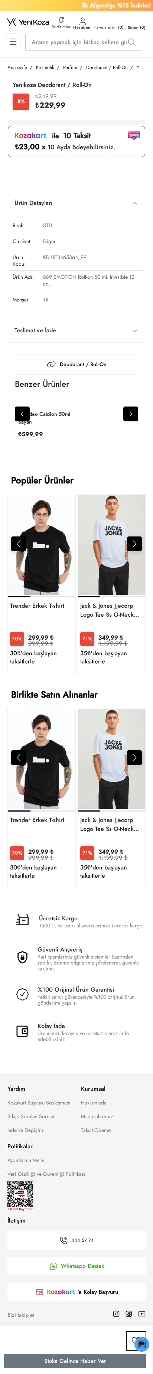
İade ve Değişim (25, 1130)
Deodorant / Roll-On (83, 364)
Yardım (16, 1088)
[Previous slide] (22, 414)
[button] (18, 543)
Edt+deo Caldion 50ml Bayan (44, 417)
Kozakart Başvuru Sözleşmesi (39, 1102)
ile (68, 136)
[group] (41, 583)
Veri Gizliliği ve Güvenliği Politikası (46, 1174)
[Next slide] (130, 414)
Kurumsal (93, 1088)
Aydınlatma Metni (26, 1160)
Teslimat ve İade (35, 330)
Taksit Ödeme (96, 1130)
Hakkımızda (94, 1102)
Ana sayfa (17, 67)
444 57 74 (82, 1241)
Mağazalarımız (97, 1116)
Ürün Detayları (33, 203)
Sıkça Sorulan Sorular (31, 1116)
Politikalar (20, 1146)
